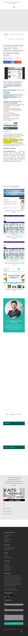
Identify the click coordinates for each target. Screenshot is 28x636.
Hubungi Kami (7, 542)
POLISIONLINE (9, 58)
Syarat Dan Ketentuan (9, 547)
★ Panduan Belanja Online (10, 588)
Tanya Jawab (7, 550)
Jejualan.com (7, 567)
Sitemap (6, 540)
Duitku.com (6, 570)
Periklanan (6, 537)
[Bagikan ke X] (12, 62)
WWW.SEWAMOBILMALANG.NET (13, 94)
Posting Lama (11, 39)
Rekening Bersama (8, 539)
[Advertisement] (14, 20)
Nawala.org (6, 564)
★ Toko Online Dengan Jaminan (11, 590)
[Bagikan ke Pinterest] (16, 62)
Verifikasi (6, 536)
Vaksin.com (6, 563)
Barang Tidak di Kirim (9, 548)
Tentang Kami (7, 535)
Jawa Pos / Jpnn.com (8, 558)
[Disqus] (14, 355)
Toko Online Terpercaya (13, 34)
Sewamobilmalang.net (9, 151)
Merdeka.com (7, 556)
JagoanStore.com (8, 566)
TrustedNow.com (8, 569)
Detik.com (6, 555)
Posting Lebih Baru (20, 39)
